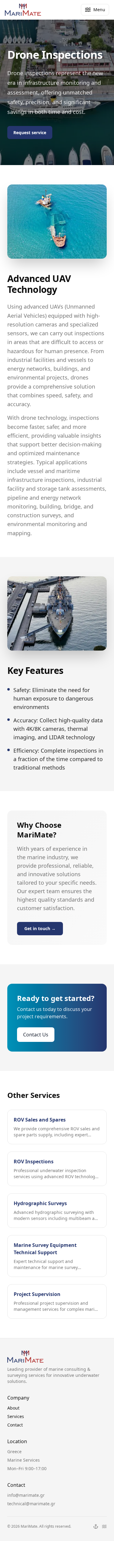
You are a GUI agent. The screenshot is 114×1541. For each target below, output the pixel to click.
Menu (99, 9)
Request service (29, 132)
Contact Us (35, 1034)
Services (15, 1416)
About (13, 1408)
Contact (15, 1425)
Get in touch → (40, 928)
